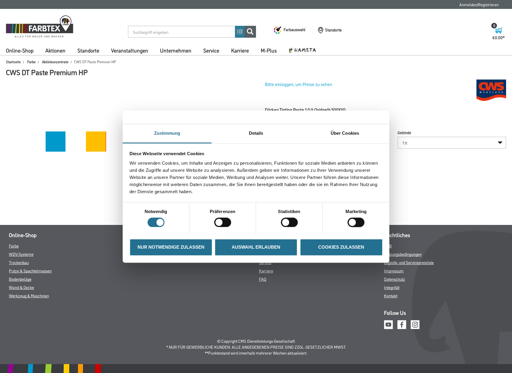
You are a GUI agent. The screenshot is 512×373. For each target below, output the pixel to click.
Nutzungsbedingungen (403, 254)
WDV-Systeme (21, 254)
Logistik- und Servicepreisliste (409, 262)
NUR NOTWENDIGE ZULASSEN (170, 247)
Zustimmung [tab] (167, 133)
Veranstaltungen (129, 50)
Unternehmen (175, 50)
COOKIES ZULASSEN (341, 247)
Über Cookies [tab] (345, 133)
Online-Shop (19, 50)
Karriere (240, 50)
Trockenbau (19, 262)
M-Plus (269, 50)
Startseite (13, 61)
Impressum (394, 270)
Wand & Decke (21, 287)
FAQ (262, 279)
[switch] (224, 222)
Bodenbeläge (20, 279)
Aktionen (55, 50)
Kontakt (390, 295)
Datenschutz (394, 279)
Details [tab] (256, 133)
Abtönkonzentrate (55, 61)
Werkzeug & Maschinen (29, 295)
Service (211, 50)
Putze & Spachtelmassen (30, 270)
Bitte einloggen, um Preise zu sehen (298, 84)
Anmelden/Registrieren (479, 4)
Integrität (391, 287)
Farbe (31, 61)
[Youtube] (388, 324)
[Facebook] (401, 324)
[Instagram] (415, 324)
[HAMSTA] (304, 50)
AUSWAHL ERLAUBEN (256, 247)
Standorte (88, 50)
